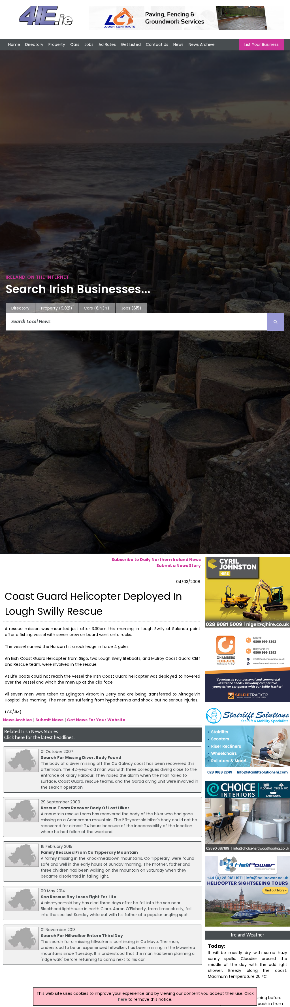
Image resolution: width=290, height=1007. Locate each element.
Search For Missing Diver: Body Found (81, 757)
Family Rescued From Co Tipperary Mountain (89, 852)
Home (14, 44)
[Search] (275, 322)
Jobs (88, 44)
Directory (34, 44)
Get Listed (131, 44)
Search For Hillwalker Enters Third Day (82, 935)
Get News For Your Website (96, 720)
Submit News (49, 720)
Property (56, 44)
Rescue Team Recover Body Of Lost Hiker (85, 808)
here (20, 737)
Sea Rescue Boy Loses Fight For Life (78, 897)
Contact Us (157, 44)
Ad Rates (107, 44)
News (178, 44)
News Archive (202, 44)
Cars (74, 44)
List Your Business (261, 44)
